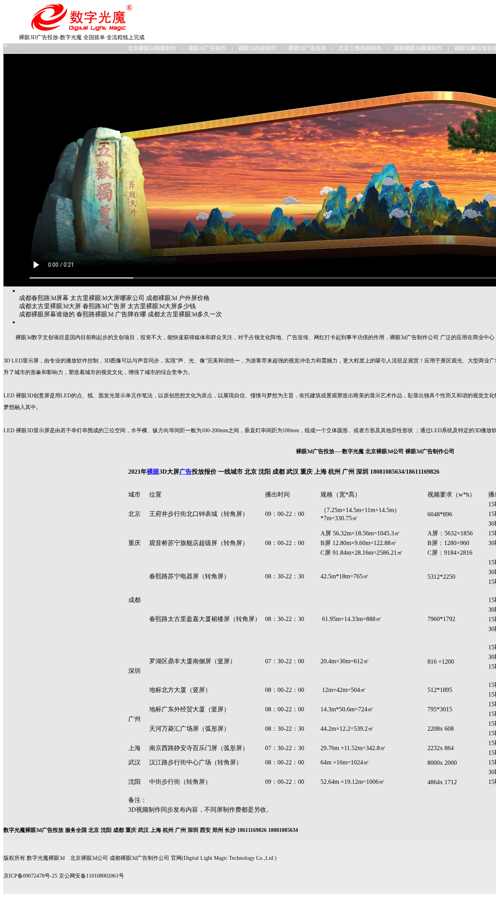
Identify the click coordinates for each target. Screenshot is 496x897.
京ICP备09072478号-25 (30, 876)
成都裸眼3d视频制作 (418, 48)
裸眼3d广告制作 (207, 48)
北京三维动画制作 (360, 48)
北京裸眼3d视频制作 (151, 48)
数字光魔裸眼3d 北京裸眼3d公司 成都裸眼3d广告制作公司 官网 (104, 858)
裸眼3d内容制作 (257, 48)
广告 (185, 471)
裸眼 (153, 471)
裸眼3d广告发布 (307, 48)
